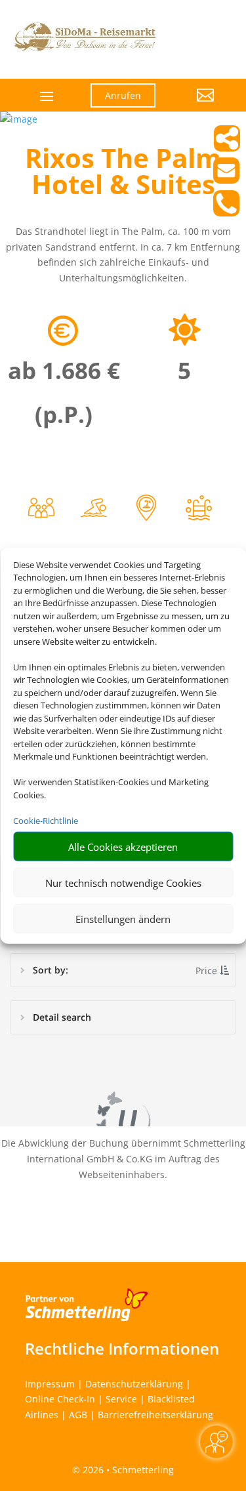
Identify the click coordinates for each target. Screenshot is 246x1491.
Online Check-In (60, 1399)
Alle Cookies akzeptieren (123, 846)
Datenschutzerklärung (134, 1384)
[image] (18, 119)
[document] (123, 174)
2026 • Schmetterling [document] (127, 1469)
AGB (78, 1414)
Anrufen (123, 95)
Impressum (50, 1384)
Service (121, 1399)
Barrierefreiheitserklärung (155, 1414)
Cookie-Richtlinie (45, 820)
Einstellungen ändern (123, 918)
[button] (194, 105)
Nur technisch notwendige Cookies (123, 882)
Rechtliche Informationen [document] (122, 1349)
